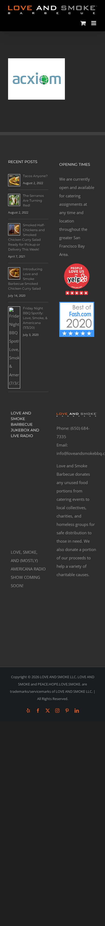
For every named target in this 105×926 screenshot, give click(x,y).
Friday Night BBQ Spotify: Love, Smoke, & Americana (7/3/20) (35, 318)
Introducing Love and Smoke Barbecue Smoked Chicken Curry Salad (25, 278)
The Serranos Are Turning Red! (33, 200)
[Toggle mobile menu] (94, 23)
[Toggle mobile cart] (83, 23)
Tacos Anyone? (35, 176)
